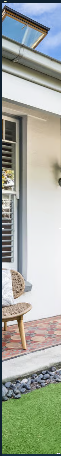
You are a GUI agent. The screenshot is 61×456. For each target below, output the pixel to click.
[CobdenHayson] (6, 1)
